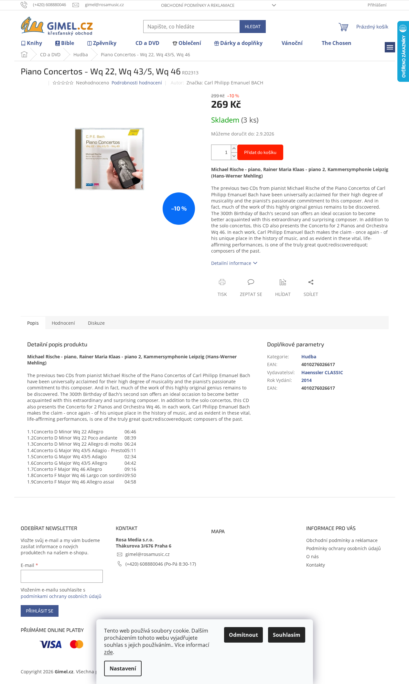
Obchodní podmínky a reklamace (197, 5)
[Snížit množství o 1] (234, 156)
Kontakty (315, 565)
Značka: (225, 83)
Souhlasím (286, 634)
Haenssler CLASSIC (322, 372)
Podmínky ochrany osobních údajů (343, 548)
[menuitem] (31, 43)
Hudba (308, 356)
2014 (306, 380)
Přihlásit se (39, 610)
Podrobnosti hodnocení (137, 83)
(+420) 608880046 (144, 564)
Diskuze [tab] (96, 323)
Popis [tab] (33, 323)
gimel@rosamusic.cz (147, 554)
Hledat (253, 26)
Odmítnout (243, 634)
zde (108, 652)
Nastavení (123, 668)
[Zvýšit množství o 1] (234, 148)
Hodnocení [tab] (63, 323)
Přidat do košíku (260, 152)
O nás (312, 556)
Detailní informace (231, 263)
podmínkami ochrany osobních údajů (61, 596)
